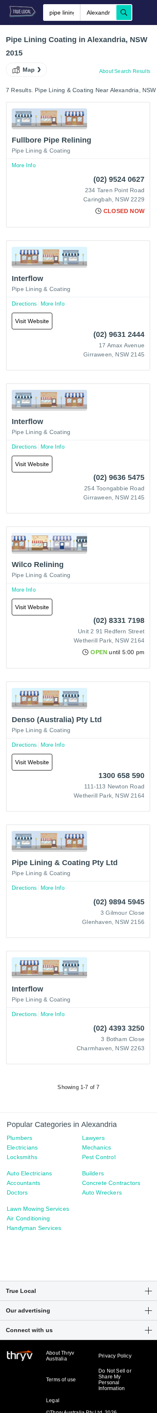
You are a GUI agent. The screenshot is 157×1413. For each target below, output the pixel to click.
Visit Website (32, 321)
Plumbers (20, 1137)
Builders (93, 1173)
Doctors (17, 1192)
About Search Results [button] (124, 71)
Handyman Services (34, 1228)
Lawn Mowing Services (38, 1208)
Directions (24, 304)
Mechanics (96, 1147)
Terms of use (61, 1380)
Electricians (22, 1147)
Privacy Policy (114, 1356)
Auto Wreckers (102, 1192)
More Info (24, 165)
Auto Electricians (29, 1173)
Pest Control (99, 1157)
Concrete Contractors (111, 1183)
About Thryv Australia (60, 1356)
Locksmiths (22, 1157)
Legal (52, 1400)
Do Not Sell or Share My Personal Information (114, 1379)
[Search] (123, 12)
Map (29, 69)
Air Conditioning (28, 1218)
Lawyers (93, 1137)
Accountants (23, 1183)
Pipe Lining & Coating (41, 150)
